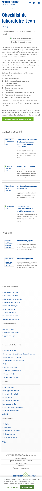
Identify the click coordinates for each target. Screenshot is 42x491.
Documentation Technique (12, 357)
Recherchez (6, 427)
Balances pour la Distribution (12, 299)
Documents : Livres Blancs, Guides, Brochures (19, 354)
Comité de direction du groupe (12, 407)
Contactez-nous (21, 463)
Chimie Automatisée (9, 309)
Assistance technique (9, 437)
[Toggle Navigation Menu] (39, 3)
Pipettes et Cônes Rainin (11, 302)
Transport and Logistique (11, 319)
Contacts (5, 424)
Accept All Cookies (27, 487)
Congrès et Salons (9, 374)
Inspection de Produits (10, 316)
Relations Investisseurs (10, 411)
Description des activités (10, 394)
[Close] (39, 480)
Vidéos (5, 364)
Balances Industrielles (10, 296)
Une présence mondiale (10, 400)
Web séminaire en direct (11, 377)
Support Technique (9, 336)
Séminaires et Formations (12, 370)
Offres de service (8, 329)
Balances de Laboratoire (10, 292)
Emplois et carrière (8, 387)
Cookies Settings (21, 458)
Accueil (4, 8)
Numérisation (7, 397)
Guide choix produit (9, 434)
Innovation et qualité (9, 404)
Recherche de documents (11, 431)
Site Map (21, 465)
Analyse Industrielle (9, 312)
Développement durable (10, 390)
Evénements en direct (9, 367)
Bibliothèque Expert (12, 8)
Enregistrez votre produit (10, 332)
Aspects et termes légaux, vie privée (20, 461)
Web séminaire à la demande (13, 360)
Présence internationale (21, 468)
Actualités (5, 414)
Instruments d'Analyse (10, 306)
